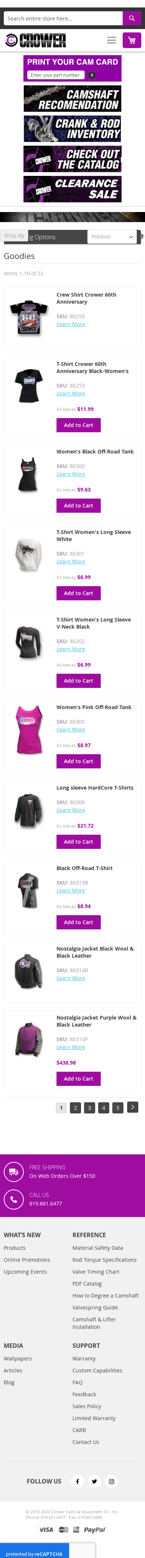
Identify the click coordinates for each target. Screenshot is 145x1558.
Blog (9, 1382)
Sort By (76, 236)
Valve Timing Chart (95, 1271)
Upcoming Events (25, 1271)
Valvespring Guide (95, 1307)
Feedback (84, 1394)
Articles (13, 1370)
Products (15, 1247)
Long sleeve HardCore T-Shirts (95, 787)
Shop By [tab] (14, 235)
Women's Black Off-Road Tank (95, 451)
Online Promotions (27, 1259)
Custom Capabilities (97, 1370)
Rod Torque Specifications (104, 1259)
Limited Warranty (94, 1418)
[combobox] (72, 18)
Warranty (84, 1358)
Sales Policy (86, 1406)
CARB (79, 1430)
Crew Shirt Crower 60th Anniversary (86, 298)
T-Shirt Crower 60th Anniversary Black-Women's (93, 367)
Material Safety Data (97, 1247)
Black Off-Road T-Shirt (85, 868)
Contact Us (85, 1441)
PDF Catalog (87, 1283)
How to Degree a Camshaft (105, 1295)
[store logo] (35, 40)
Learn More (71, 324)
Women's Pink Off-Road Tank (94, 707)
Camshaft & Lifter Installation (94, 1323)
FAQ (77, 1382)
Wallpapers (18, 1358)
